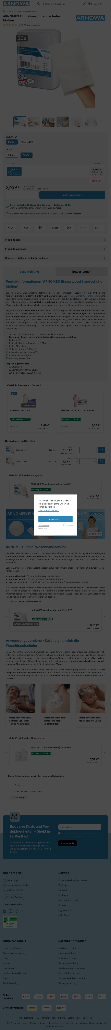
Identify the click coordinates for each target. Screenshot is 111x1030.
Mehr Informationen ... (48, 510)
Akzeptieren (55, 519)
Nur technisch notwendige (43, 527)
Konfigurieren (68, 525)
